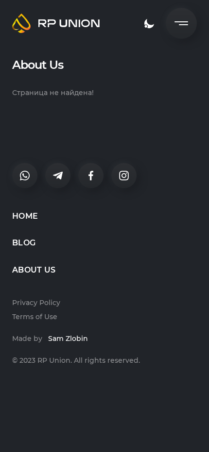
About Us (34, 269)
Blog (23, 242)
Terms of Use (34, 316)
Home (25, 216)
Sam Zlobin (68, 338)
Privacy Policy (36, 302)
